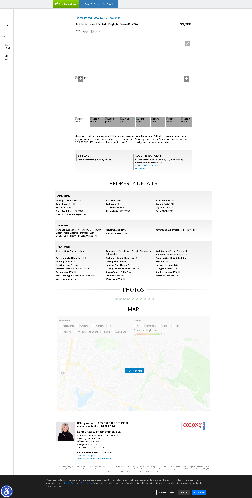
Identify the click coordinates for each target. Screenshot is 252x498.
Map (6, 59)
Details (6, 37)
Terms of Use (86, 483)
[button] (6, 491)
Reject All (184, 492)
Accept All (199, 492)
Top (6, 25)
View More (140, 168)
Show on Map (135, 370)
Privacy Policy (70, 483)
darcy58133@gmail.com (146, 165)
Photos (6, 48)
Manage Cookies (166, 492)
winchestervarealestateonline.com (94, 458)
